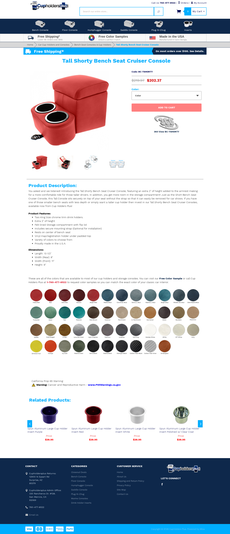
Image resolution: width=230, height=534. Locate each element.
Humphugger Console (99, 30)
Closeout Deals (79, 472)
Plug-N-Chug (158, 30)
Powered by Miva (196, 529)
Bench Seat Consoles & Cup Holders (92, 44)
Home (30, 44)
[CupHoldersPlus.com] (50, 5)
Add (166, 107)
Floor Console (69, 30)
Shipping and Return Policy (130, 481)
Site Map (121, 489)
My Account (200, 3)
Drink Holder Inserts (81, 503)
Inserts (188, 30)
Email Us (33, 515)
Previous (29, 424)
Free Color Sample (171, 278)
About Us (121, 476)
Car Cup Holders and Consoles (53, 44)
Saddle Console (128, 30)
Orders (184, 3)
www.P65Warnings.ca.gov (104, 384)
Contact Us (122, 494)
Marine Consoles (79, 498)
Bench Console (40, 30)
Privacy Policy (124, 485)
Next (200, 424)
